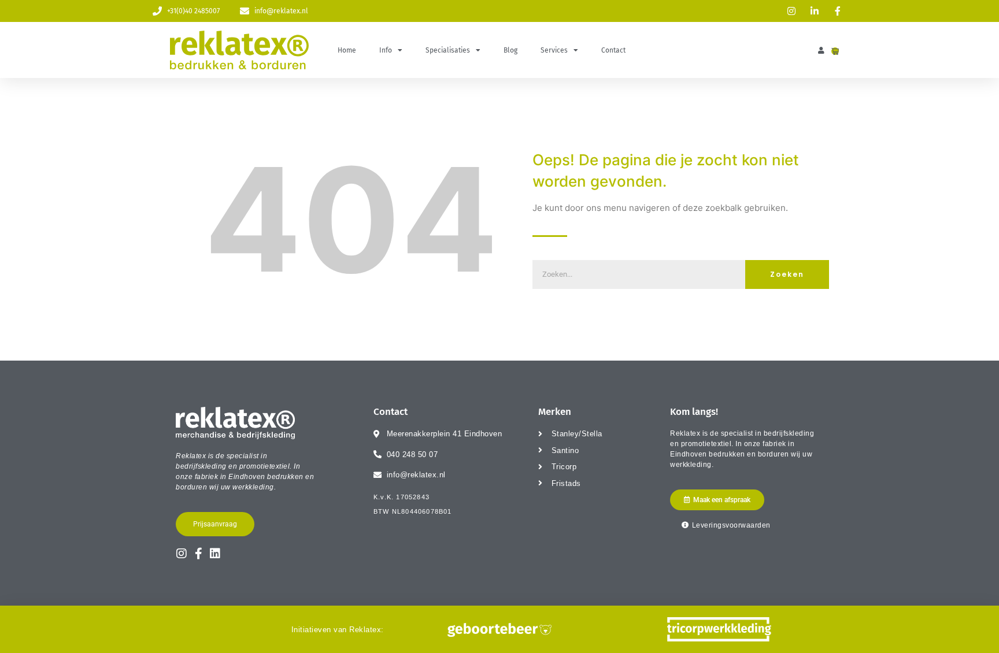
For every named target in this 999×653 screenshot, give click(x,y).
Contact (613, 50)
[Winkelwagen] (835, 51)
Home (347, 50)
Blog (510, 50)
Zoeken (787, 274)
